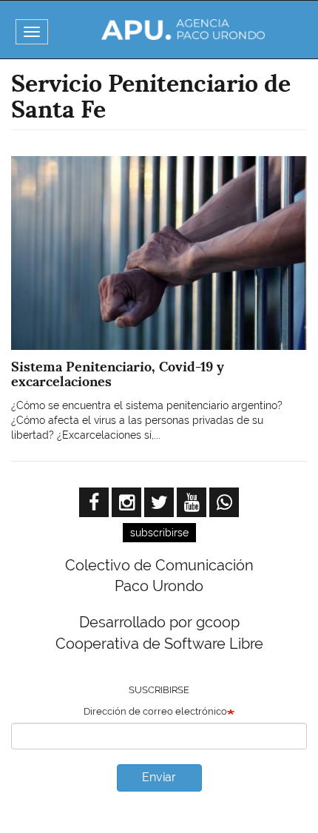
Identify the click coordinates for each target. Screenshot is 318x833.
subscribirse (159, 533)
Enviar (159, 777)
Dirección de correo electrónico (155, 711)
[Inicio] (183, 29)
